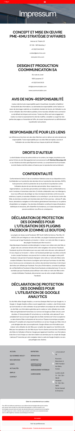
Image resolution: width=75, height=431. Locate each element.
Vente (12, 364)
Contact (13, 376)
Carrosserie (36, 374)
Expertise (34, 360)
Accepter (37, 418)
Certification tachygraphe (36, 364)
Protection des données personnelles (42, 428)
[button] (44, 2)
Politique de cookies (27, 428)
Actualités (14, 368)
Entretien (34, 351)
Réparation (35, 355)
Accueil (13, 351)
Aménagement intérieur (40, 370)
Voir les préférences (37, 424)
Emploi (12, 372)
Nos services (15, 360)
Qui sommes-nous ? (17, 355)
